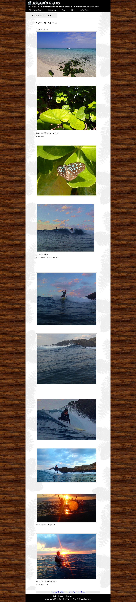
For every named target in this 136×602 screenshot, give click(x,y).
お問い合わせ (84, 10)
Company (68, 596)
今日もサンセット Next (75, 592)
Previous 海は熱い (58, 592)
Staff (54, 596)
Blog (72, 10)
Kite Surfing (52, 10)
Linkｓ (60, 596)
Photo (63, 10)
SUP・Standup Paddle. (35, 10)
